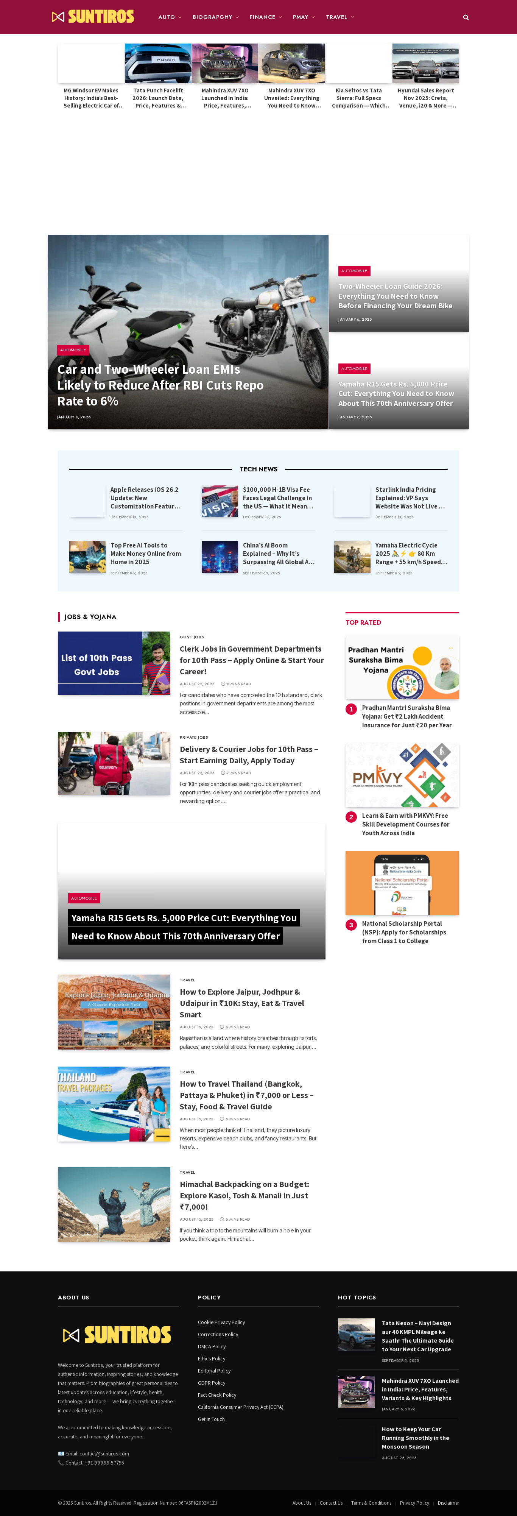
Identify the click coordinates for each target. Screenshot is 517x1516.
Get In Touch (211, 1419)
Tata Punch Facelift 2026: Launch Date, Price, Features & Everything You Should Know (158, 98)
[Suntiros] (94, 17)
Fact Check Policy (217, 1394)
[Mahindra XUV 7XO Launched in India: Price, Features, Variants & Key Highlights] (225, 63)
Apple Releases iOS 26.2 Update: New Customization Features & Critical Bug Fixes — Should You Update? (146, 497)
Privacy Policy (414, 1503)
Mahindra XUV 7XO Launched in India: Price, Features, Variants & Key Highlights (225, 98)
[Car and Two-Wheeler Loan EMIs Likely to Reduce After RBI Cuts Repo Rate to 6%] (188, 332)
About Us (302, 1503)
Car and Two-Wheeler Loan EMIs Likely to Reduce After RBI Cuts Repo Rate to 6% (160, 385)
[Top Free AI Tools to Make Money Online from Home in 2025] (87, 556)
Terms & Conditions (371, 1503)
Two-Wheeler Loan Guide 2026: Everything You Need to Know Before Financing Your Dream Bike (395, 296)
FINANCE (263, 17)
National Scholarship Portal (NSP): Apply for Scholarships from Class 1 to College (404, 932)
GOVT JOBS (192, 637)
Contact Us (331, 1503)
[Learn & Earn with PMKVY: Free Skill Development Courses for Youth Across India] (402, 775)
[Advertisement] (258, 167)
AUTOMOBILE (73, 350)
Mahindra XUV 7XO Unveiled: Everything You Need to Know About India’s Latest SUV (291, 98)
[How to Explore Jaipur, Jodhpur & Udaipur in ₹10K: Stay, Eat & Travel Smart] (114, 1012)
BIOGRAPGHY (212, 17)
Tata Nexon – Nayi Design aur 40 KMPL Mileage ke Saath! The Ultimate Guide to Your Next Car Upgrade (418, 1336)
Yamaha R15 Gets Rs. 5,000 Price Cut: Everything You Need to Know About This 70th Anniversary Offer (396, 393)
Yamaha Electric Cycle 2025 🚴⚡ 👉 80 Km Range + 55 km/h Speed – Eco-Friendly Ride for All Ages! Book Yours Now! (410, 553)
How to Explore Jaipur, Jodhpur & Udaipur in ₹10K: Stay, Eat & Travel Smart (242, 1003)
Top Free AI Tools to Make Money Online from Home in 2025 (146, 553)
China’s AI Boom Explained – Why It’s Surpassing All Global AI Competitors (276, 553)
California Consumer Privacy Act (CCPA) (240, 1407)
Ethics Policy (211, 1358)
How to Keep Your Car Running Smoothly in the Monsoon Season (415, 1437)
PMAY (300, 17)
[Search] (465, 17)
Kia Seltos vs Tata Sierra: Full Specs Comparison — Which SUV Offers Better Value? (359, 98)
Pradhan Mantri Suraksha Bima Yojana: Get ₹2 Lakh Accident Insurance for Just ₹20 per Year (407, 716)
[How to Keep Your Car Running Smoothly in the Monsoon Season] (356, 1440)
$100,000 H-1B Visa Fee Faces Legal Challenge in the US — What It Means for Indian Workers (277, 497)
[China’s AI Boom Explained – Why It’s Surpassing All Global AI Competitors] (220, 556)
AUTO (167, 17)
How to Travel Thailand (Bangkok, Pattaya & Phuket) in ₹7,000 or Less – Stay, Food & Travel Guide (247, 1095)
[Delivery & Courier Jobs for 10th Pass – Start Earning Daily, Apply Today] (114, 763)
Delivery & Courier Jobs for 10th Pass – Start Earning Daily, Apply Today (249, 755)
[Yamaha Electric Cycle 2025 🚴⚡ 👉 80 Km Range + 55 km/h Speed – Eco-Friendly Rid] (352, 556)
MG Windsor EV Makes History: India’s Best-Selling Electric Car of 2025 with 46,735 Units (91, 98)
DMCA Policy (212, 1346)
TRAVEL (337, 17)
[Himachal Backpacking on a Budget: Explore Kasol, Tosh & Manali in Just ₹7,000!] (114, 1204)
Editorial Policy (214, 1370)
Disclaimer (448, 1503)
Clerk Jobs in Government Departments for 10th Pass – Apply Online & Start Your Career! (252, 660)
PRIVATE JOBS (194, 737)
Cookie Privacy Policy (221, 1322)
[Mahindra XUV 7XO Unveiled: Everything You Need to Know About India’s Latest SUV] (291, 63)
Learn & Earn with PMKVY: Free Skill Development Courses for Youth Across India (406, 824)
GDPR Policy (211, 1382)
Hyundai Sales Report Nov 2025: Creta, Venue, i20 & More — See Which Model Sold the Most (425, 98)
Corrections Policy (218, 1334)
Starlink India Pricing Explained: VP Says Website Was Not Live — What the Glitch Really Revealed (409, 497)
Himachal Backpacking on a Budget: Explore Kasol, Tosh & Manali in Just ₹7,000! (244, 1195)
